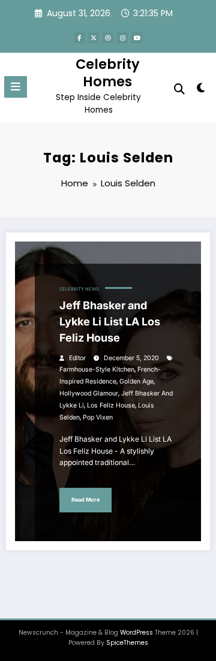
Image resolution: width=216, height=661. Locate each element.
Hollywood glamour (88, 393)
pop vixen (98, 417)
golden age (136, 381)
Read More (85, 499)
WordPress (136, 632)
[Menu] (15, 87)
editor (77, 358)
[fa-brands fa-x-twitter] (93, 37)
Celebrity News (79, 289)
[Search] (179, 89)
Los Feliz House (111, 405)
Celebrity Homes (108, 73)
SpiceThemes (127, 642)
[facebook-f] (79, 37)
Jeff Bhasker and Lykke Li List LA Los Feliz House (109, 321)
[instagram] (122, 37)
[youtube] (136, 37)
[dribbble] (108, 37)
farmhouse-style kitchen (96, 369)
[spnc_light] (201, 90)
